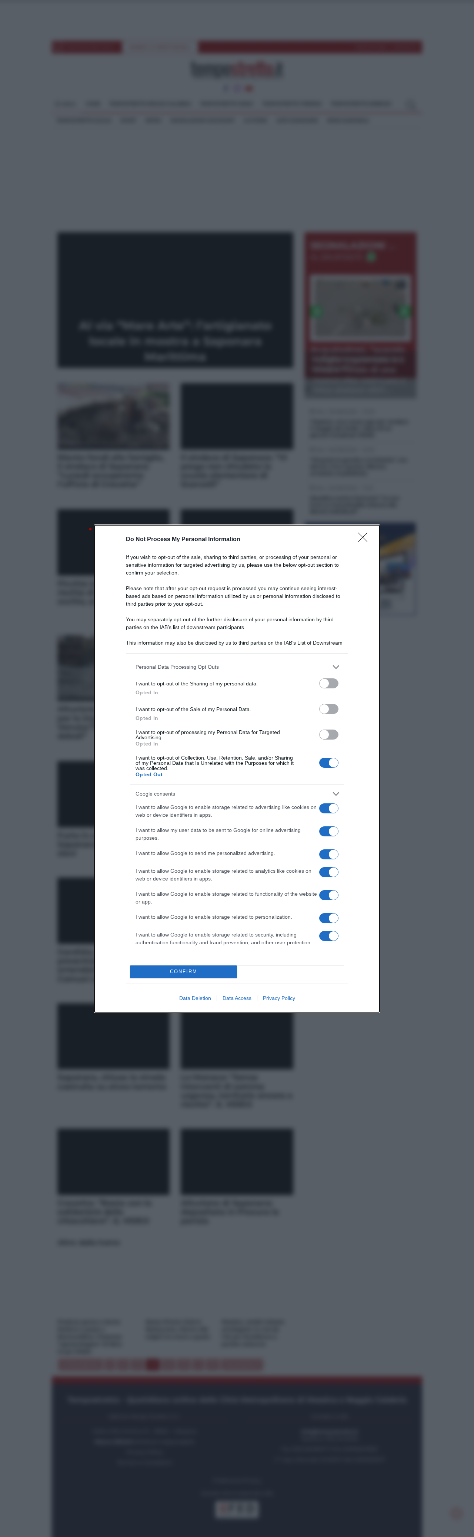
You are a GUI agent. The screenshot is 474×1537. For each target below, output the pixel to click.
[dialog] (237, 768)
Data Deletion (195, 998)
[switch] (328, 683)
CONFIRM (183, 971)
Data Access (237, 998)
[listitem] (237, 667)
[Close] (365, 540)
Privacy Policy (279, 998)
